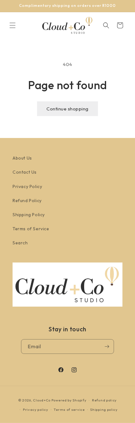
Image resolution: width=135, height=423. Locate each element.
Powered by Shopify (69, 400)
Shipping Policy (29, 214)
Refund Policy (27, 200)
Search (20, 243)
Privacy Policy (27, 186)
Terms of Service (31, 229)
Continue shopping (67, 109)
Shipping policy (104, 409)
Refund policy (104, 400)
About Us (22, 158)
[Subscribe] (107, 346)
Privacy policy (35, 409)
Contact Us (25, 172)
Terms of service (69, 409)
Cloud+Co (42, 400)
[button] (12, 25)
